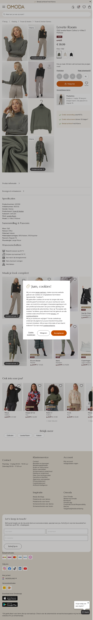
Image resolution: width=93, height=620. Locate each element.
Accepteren (58, 333)
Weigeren (42, 333)
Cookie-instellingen (30, 334)
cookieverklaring (31, 316)
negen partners (39, 292)
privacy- (53, 314)
